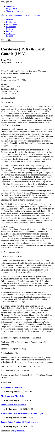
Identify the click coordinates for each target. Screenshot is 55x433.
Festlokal (9, 31)
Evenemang (11, 27)
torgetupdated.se (19, 431)
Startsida (9, 20)
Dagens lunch (11, 9)
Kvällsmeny (11, 22)
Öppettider (10, 6)
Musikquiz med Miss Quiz (12, 396)
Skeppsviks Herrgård (14, 11)
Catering (9, 29)
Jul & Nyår (10, 33)
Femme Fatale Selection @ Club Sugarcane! (20, 422)
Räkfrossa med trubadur (12, 387)
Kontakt (9, 36)
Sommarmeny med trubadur (13, 405)
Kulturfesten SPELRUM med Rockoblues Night (22, 413)
